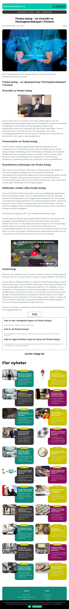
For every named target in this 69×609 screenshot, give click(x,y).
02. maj (24, 448)
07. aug (24, 390)
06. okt (24, 564)
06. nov (24, 525)
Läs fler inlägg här (34, 354)
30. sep (57, 564)
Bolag (65, 26)
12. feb (57, 448)
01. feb (24, 467)
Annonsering (22, 12)
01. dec (57, 467)
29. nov (24, 486)
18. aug (57, 371)
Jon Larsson (21, 26)
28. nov (57, 486)
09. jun (24, 428)
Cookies (38, 12)
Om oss (30, 12)
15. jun (57, 409)
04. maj (57, 428)
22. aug (24, 371)
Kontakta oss (46, 12)
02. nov (24, 544)
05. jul (24, 409)
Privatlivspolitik (37, 606)
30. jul (57, 390)
